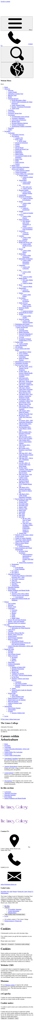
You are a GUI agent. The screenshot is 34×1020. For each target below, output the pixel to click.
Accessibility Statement (14, 909)
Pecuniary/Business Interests (20, 123)
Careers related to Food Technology (27, 228)
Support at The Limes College (20, 593)
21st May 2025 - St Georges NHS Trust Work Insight (24, 464)
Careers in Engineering (25, 208)
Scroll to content (5, 1)
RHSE (13, 616)
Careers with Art (27, 188)
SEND (10, 97)
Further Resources (24, 546)
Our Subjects (15, 136)
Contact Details (12, 92)
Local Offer (11, 111)
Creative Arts (19, 138)
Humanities (18, 151)
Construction (22, 195)
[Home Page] (10, 719)
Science (17, 164)
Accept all (10, 944)
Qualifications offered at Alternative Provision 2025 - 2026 (22, 576)
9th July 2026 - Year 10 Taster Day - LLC (26, 520)
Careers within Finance (26, 217)
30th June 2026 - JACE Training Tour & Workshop (25, 368)
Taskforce (11, 110)
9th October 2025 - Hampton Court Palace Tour (25, 449)
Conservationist (8, 773)
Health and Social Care (21, 149)
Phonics (14, 613)
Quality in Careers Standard (23, 538)
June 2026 (22, 515)
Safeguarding (8, 706)
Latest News (11, 629)
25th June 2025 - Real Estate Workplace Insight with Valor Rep (26, 454)
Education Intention (13, 587)
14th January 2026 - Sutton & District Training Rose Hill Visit (25, 412)
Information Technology (26, 258)
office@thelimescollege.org (8, 884)
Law (20, 270)
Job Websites (19, 347)
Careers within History (26, 251)
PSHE (17, 160)
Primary (6, 602)
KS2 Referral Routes (18, 641)
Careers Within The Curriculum (24, 174)
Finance (17, 146)
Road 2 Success (16, 582)
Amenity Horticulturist (10, 766)
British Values (16, 165)
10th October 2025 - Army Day (24, 445)
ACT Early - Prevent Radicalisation (22, 675)
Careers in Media (27, 283)
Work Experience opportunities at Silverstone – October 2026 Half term (27, 558)
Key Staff (14, 592)
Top (2, 924)
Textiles (21, 314)
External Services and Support (20, 595)
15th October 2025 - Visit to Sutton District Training (25, 441)
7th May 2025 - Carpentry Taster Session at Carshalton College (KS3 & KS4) (26, 470)
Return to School (13, 639)
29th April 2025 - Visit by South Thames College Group (25, 476)
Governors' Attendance (18, 118)
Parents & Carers (9, 649)
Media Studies (19, 154)
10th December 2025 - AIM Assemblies (25, 424)
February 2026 (23, 508)
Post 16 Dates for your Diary (23, 499)
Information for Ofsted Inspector (21, 628)
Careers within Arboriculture (26, 182)
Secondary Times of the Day (16, 633)
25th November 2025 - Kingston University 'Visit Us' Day (25, 433)
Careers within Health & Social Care (27, 245)
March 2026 (22, 510)
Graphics (21, 236)
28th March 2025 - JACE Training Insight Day (25, 484)
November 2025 (23, 504)
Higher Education (24, 332)
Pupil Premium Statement (15, 638)
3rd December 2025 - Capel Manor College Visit (25, 428)
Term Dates (11, 662)
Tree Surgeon (8, 781)
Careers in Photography (26, 290)
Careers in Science (27, 311)
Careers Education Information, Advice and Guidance (21, 168)
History (21, 249)
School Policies (12, 636)
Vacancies (11, 128)
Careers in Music (27, 286)
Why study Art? (27, 187)
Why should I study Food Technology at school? (26, 223)
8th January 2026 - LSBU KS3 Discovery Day (25, 417)
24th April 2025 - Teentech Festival (24, 480)
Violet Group (15, 108)
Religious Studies (24, 308)
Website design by (13, 921)
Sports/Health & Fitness (25, 312)
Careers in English (27, 213)
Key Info (7, 624)
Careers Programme (21, 172)
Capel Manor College (25, 352)
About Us (7, 89)
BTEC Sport (18, 139)
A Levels (21, 329)
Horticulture (22, 254)
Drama (21, 201)
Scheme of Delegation (18, 125)
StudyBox (14, 584)
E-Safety (10, 711)
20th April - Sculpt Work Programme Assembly (26, 382)
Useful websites (23, 343)
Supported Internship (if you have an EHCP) (25, 334)
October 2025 (23, 502)
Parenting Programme (18, 669)
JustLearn (14, 580)
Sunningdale (15, 585)
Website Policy (12, 912)
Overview (14, 610)
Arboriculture (23, 180)
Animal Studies (23, 175)
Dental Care (15, 672)
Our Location (12, 603)
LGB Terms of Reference (19, 120)
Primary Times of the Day (15, 634)
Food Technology (24, 219)
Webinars (10, 651)
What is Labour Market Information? (22, 543)
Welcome (10, 90)
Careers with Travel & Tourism (27, 321)
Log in (6, 716)
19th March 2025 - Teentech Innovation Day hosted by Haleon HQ (25, 490)
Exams (14, 566)
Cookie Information (13, 911)
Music (20, 285)
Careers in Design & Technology (27, 199)
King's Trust (18, 159)
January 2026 (23, 507)
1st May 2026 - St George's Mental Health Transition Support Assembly (25, 374)
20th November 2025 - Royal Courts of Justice (25, 437)
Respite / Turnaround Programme (21, 107)
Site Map (7, 906)
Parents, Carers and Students (16, 621)
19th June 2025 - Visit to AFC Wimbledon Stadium (26, 459)
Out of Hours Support (14, 654)
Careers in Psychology (25, 300)
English (17, 144)
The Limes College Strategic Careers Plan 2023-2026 (23, 540)
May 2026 (22, 513)
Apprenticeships (23, 330)
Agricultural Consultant (11, 758)
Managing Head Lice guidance (17, 623)
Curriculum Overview (18, 134)
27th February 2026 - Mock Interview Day (25, 391)
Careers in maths (27, 276)
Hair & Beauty (19, 147)
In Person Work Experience (23, 552)
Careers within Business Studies (27, 192)
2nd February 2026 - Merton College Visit (25, 403)
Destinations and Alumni (22, 324)
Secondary (7, 131)
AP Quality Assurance (18, 579)
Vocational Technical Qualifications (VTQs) (25, 339)
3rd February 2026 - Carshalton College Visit (26, 400)
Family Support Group (18, 105)
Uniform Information (14, 664)
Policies (7, 907)
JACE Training (23, 353)
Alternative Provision (14, 574)
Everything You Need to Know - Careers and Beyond (24, 326)
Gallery (10, 129)
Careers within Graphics (26, 238)
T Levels (21, 337)
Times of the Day (13, 655)
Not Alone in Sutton (21, 683)
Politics (21, 293)
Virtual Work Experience (26, 562)
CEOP (10, 705)
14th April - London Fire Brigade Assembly (26, 385)
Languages (22, 265)
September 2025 (23, 500)
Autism (14, 688)
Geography (22, 231)
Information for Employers (22, 361)
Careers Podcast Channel (22, 170)
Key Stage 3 (15, 571)
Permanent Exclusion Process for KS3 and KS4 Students (21, 643)
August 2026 (22, 533)
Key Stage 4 (15, 572)
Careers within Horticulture (26, 256)
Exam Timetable (20, 569)
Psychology (22, 298)
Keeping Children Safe (18, 713)
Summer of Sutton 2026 (18, 667)
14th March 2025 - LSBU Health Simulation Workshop (25, 495)
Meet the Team (12, 95)
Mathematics (18, 152)
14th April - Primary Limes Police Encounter (26, 388)
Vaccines (10, 652)
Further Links (19, 342)
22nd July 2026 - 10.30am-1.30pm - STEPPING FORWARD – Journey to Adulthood (27, 527)
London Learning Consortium (24, 356)
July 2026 (21, 517)
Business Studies (23, 190)
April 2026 (22, 512)
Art (20, 185)
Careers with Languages (26, 267)
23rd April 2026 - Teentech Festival (24, 378)
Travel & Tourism (24, 319)
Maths (20, 275)
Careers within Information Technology (26, 262)
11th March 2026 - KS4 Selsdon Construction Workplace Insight (25, 396)
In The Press (15, 677)
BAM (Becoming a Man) (19, 100)
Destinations (15, 564)
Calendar (10, 631)
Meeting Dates (16, 121)
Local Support (19, 597)
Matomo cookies (10, 985)
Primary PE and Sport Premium (17, 620)
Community (11, 665)
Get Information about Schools (20, 116)
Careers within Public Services (26, 305)
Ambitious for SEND (18, 673)
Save (16, 1018)
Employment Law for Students (17, 700)
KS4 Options (12, 589)
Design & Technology (21, 142)
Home (6, 87)
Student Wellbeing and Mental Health (18, 590)
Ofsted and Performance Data (16, 626)
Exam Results (19, 567)
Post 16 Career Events (21, 365)
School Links (12, 693)
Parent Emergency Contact (15, 698)
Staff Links (15, 695)
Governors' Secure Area (15, 113)
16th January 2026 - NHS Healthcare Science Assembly (26, 407)
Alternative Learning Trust (15, 93)
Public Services (19, 162)
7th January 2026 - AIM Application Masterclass (26, 421)
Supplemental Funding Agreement (21, 126)
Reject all (3, 944)
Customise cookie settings (22, 944)
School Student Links (18, 696)
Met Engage (15, 670)
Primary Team (12, 606)
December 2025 (23, 505)
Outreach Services (13, 98)
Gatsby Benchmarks (21, 345)
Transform (18, 682)
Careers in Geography (25, 233)
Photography (22, 288)
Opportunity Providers (21, 363)
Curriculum (11, 133)
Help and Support (13, 701)
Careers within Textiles (26, 316)
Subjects (14, 611)
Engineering (22, 206)
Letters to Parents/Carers (15, 703)
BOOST (14, 660)
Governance (11, 115)
